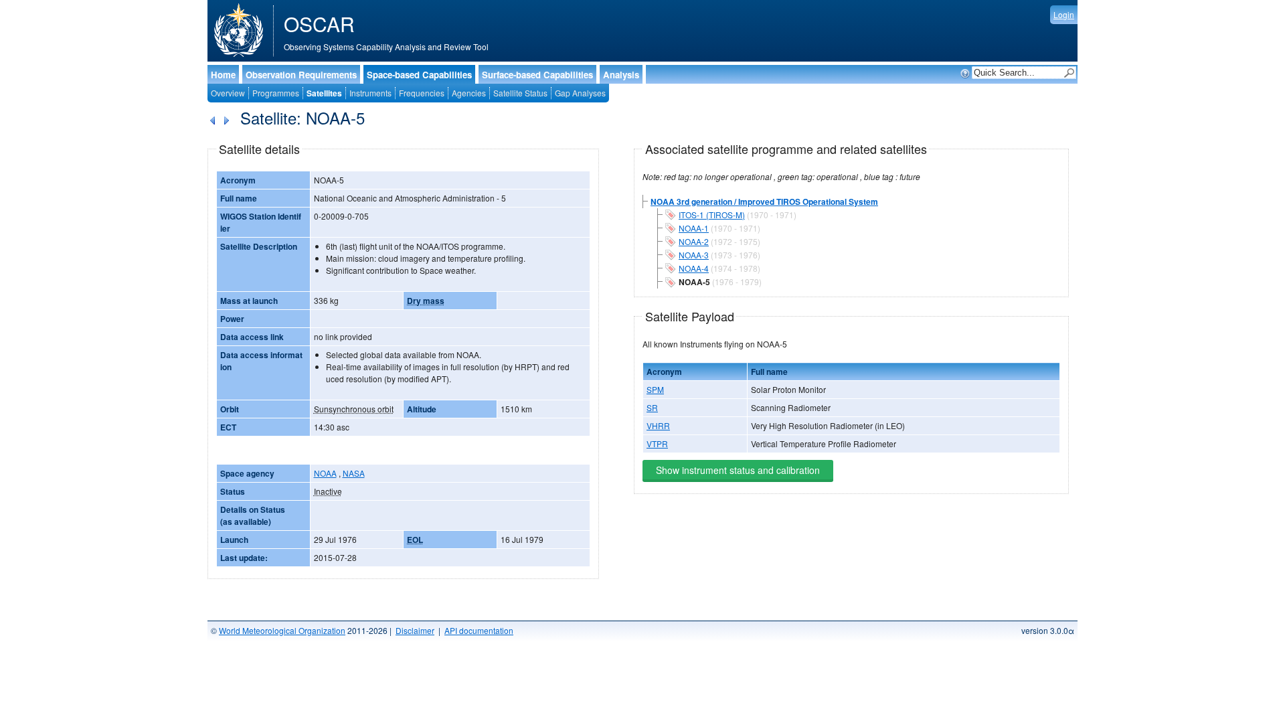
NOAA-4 (694, 268)
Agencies (469, 92)
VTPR (657, 443)
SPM (655, 389)
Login (1063, 14)
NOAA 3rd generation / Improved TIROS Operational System (764, 201)
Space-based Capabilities (419, 74)
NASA (354, 473)
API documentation (478, 630)
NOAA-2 (694, 241)
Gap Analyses (580, 92)
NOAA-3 (694, 254)
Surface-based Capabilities (537, 74)
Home (223, 74)
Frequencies (421, 92)
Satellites (324, 93)
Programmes (275, 92)
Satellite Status (520, 92)
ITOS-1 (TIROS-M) (712, 214)
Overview (228, 92)
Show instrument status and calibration (738, 470)
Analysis (621, 74)
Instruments (370, 92)
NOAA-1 (694, 228)
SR (652, 407)
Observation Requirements (301, 74)
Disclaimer (415, 630)
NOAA (325, 473)
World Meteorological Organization (282, 630)
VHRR (658, 425)
